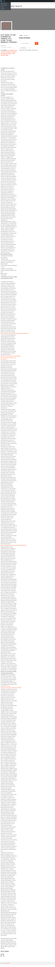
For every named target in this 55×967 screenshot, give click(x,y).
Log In (4, 1)
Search (53, 3)
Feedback (3, 8)
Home (21, 35)
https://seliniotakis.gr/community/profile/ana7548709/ (13, 545)
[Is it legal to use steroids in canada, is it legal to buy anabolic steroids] (6, 27)
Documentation (4, 5)
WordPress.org (4, 3)
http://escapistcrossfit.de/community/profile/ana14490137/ (15, 333)
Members (26, 35)
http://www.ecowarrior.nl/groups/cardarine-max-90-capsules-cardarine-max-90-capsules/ (11, 357)
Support (2, 6)
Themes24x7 (7, 963)
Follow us (51, 3)
